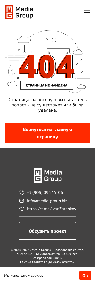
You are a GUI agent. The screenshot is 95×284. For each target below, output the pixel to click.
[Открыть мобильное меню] (87, 12)
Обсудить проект (47, 231)
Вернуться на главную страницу (47, 132)
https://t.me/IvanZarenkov (51, 208)
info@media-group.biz (47, 200)
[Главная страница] (19, 12)
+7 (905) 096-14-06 (45, 192)
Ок (85, 275)
